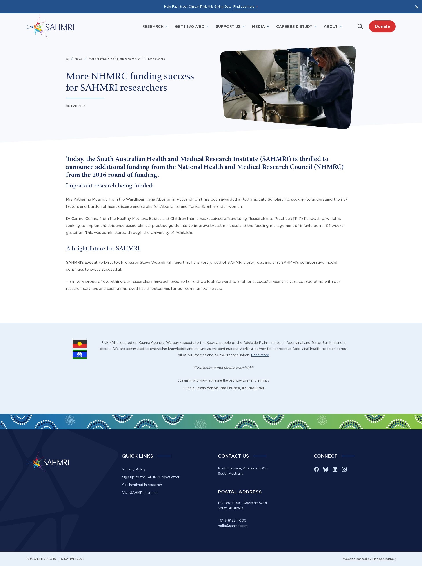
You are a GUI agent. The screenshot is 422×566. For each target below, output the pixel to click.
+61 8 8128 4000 (232, 520)
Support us (228, 26)
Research (153, 26)
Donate (382, 26)
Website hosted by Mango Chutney (369, 558)
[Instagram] (344, 469)
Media (258, 26)
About (331, 26)
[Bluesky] (325, 469)
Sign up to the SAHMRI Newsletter (151, 477)
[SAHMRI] (50, 26)
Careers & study (294, 26)
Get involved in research (142, 485)
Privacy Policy (134, 469)
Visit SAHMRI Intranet (140, 493)
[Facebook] (316, 469)
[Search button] (360, 26)
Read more (260, 355)
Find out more (244, 6)
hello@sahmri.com (232, 526)
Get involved (189, 26)
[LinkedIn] (335, 469)
